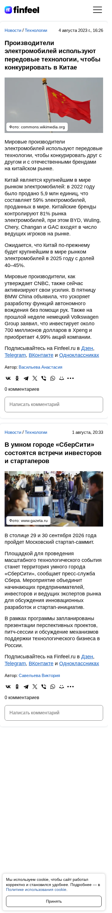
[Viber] (43, 378)
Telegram (15, 355)
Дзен (87, 348)
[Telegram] (26, 378)
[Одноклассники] (17, 378)
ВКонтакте (41, 355)
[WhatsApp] (52, 378)
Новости (13, 30)
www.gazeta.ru (34, 520)
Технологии (36, 30)
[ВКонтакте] (8, 378)
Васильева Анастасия (40, 367)
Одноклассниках (79, 355)
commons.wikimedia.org (43, 127)
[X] (34, 378)
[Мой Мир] (61, 378)
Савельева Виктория (39, 675)
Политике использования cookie (36, 889)
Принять (54, 901)
